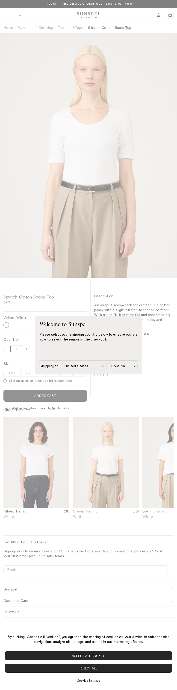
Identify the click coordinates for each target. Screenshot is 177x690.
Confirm (118, 366)
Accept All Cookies (88, 656)
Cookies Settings (88, 680)
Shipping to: (49, 366)
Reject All (88, 668)
